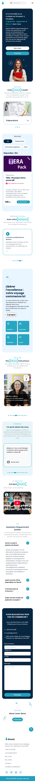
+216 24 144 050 (10, 749)
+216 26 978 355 (11, 630)
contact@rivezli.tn (11, 633)
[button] (17, 544)
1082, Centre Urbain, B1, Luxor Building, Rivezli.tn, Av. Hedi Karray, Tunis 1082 (18, 637)
